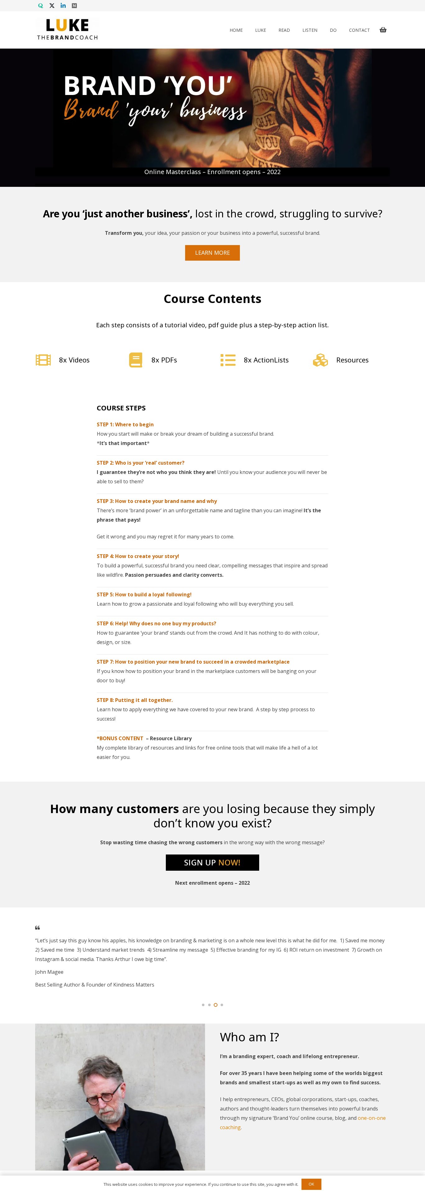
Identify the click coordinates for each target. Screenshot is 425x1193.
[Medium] (74, 5)
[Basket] (383, 30)
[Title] (40, 5)
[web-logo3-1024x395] (67, 29)
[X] (52, 5)
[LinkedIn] (63, 5)
